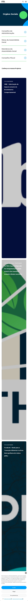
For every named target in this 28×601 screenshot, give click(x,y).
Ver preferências (14, 595)
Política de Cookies (8, 598)
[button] (26, 573)
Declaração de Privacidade (17, 598)
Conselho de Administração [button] (8, 32)
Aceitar (14, 587)
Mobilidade (18, 263)
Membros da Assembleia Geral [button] (9, 50)
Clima (6, 263)
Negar (14, 591)
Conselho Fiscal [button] (8, 58)
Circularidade (8, 81)
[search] (23, 1)
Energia (11, 263)
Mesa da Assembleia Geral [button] (10, 41)
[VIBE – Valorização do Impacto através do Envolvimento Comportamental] (14, 168)
